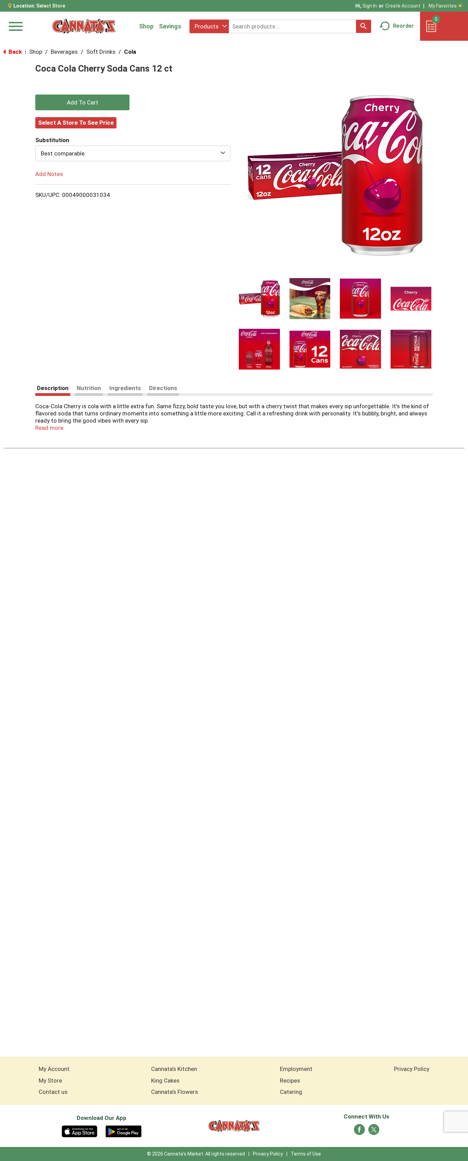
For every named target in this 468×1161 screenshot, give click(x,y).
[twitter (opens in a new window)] (373, 1131)
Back (14, 51)
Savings (170, 26)
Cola (130, 51)
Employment (296, 1068)
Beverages (64, 51)
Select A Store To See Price (76, 122)
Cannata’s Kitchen (174, 1068)
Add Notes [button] (49, 174)
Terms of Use (306, 1154)
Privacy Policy (411, 1068)
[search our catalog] (363, 26)
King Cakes (165, 1080)
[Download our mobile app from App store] (80, 1130)
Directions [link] (163, 388)
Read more (49, 427)
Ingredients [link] (125, 388)
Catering (291, 1091)
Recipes (290, 1080)
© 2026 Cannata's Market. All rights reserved (196, 1154)
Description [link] (53, 388)
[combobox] (209, 26)
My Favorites (443, 6)
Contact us (53, 1091)
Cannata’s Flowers (174, 1091)
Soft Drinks (100, 51)
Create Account (402, 6)
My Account (54, 1068)
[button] (259, 299)
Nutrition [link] (89, 388)
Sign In (369, 6)
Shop (146, 26)
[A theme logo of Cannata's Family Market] (83, 26)
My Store (50, 1080)
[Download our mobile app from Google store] (123, 1130)
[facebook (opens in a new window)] (359, 1131)
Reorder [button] (403, 26)
